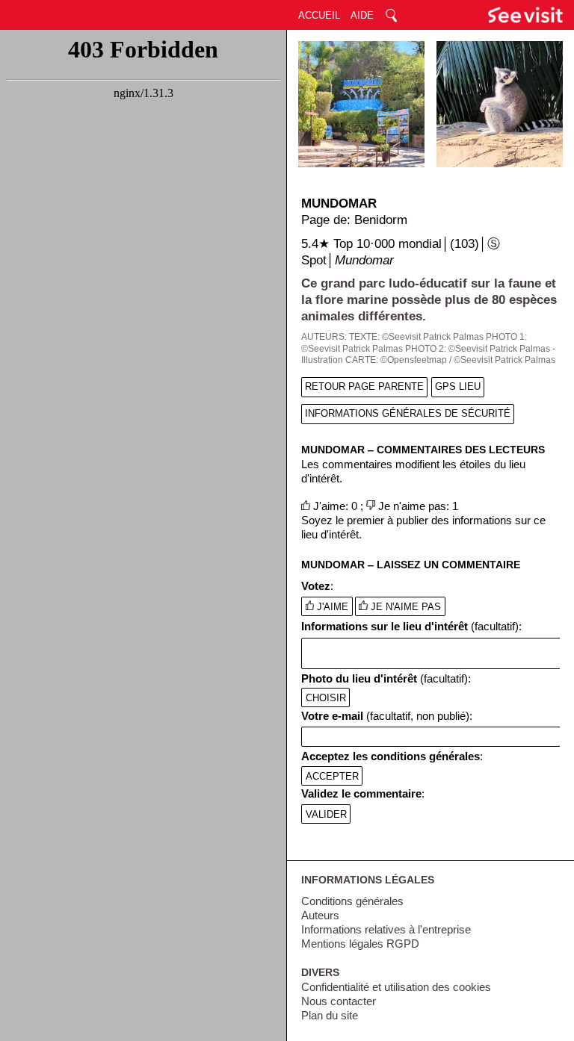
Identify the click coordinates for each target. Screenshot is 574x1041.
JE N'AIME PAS (404, 606)
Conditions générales (352, 901)
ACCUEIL (319, 15)
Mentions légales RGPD (360, 944)
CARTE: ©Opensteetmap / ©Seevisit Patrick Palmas (450, 360)
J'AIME (331, 606)
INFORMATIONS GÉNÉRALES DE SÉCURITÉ (407, 413)
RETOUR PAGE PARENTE (364, 386)
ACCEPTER (332, 775)
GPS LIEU (458, 386)
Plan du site (329, 1016)
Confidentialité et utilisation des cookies (396, 987)
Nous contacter (338, 1001)
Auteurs (320, 916)
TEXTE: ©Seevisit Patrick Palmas (416, 337)
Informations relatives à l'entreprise (386, 930)
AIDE (362, 15)
